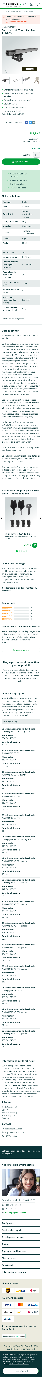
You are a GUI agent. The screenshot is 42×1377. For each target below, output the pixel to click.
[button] (31, 4)
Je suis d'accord (21, 1371)
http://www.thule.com (14, 1132)
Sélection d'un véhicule (18, 22)
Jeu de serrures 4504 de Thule (18, 534)
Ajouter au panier (22, 161)
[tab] (5, 81)
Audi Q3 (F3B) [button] (10, 721)
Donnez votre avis (21, 650)
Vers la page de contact (15, 1212)
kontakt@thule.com (13, 1128)
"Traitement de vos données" (19, 1364)
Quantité (26, 155)
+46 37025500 (11, 1136)
